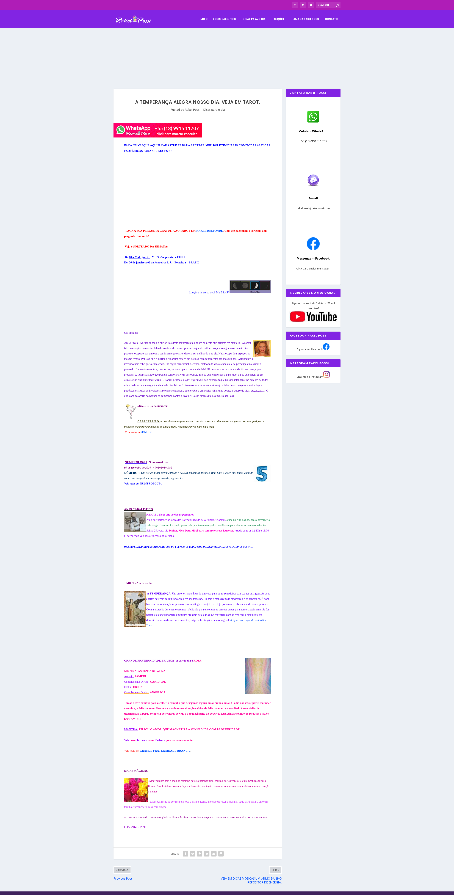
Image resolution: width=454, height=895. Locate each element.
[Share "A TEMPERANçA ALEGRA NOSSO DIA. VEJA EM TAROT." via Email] (213, 853)
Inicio (204, 19)
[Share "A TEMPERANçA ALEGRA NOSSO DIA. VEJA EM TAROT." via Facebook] (185, 853)
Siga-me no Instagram (310, 376)
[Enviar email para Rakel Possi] (313, 189)
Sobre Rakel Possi (225, 19)
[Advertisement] (227, 55)
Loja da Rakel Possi (306, 19)
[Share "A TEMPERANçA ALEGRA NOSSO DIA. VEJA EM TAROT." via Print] (221, 853)
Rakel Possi (192, 110)
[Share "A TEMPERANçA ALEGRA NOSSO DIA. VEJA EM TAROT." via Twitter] (192, 853)
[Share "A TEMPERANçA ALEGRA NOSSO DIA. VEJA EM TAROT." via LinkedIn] (206, 853)
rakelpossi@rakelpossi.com (313, 208)
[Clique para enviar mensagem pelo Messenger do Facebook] (313, 249)
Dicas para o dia (254, 19)
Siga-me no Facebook (310, 349)
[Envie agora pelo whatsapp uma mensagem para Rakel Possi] (313, 122)
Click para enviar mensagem (313, 268)
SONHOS (146, 432)
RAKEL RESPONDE (209, 230)
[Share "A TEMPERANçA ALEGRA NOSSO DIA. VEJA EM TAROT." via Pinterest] (199, 853)
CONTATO (331, 19)
